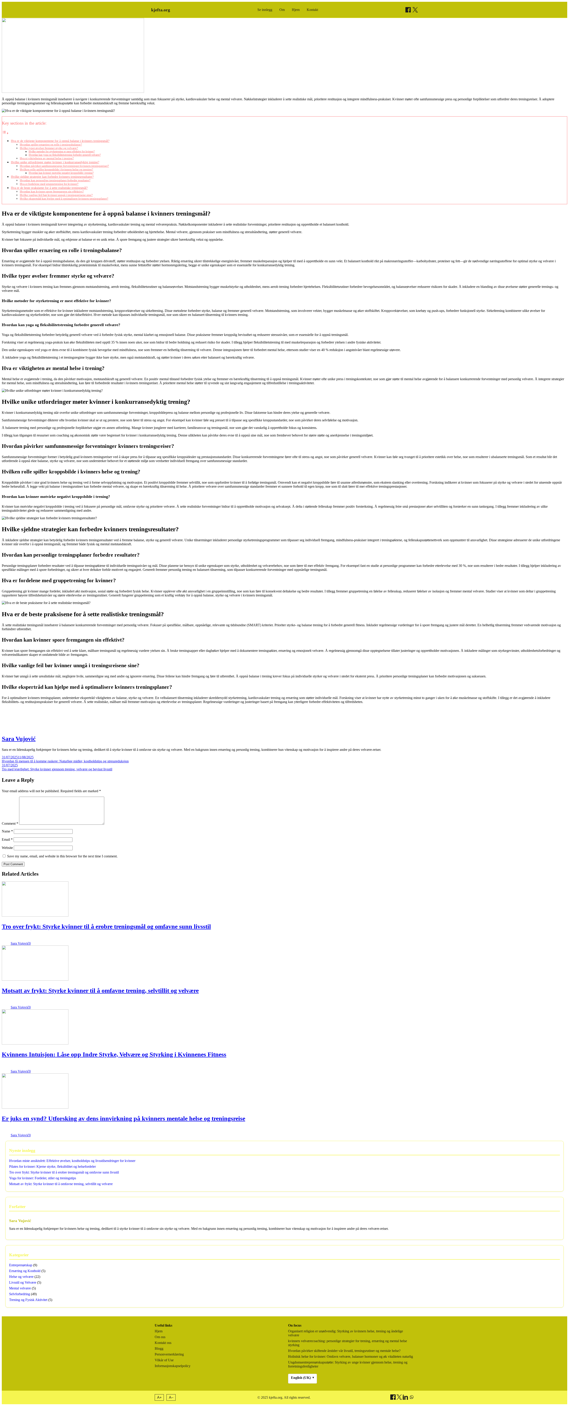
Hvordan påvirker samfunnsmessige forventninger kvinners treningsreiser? (64, 166)
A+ (159, 1397)
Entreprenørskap (20, 1265)
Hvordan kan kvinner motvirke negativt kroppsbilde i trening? (61, 173)
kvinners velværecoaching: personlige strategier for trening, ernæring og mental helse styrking (347, 1343)
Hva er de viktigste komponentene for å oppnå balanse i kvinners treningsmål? (60, 141)
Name (7, 831)
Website (7, 848)
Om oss (160, 1337)
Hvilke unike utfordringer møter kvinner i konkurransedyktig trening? (55, 162)
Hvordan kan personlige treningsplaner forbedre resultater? (55, 180)
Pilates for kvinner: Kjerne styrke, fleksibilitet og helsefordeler (52, 1166)
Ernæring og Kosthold (24, 1271)
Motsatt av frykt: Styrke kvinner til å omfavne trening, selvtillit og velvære (100, 990)
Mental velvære (20, 1288)
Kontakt (312, 10)
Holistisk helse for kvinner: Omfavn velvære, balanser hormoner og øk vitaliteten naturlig (350, 1356)
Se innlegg (264, 10)
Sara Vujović (19, 738)
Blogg (159, 1348)
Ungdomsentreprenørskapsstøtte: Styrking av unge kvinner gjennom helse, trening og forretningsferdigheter (347, 1364)
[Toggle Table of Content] (5, 133)
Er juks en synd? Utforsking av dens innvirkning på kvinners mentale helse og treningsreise (123, 1118)
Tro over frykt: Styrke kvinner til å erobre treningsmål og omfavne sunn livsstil (106, 926)
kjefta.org (160, 9)
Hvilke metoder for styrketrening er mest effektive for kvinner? (62, 151)
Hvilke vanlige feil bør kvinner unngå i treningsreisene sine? (56, 195)
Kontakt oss (163, 1343)
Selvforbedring (19, 1294)
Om (282, 10)
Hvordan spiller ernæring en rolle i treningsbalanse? (51, 144)
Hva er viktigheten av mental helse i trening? (47, 158)
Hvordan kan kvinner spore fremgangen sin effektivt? (52, 191)
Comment (10, 823)
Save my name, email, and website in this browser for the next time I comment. (62, 856)
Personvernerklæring (169, 1354)
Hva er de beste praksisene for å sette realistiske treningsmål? (49, 188)
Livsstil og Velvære (22, 1282)
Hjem (296, 10)
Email (7, 839)
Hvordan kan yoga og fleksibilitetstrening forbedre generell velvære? (65, 155)
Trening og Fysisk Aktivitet (28, 1300)
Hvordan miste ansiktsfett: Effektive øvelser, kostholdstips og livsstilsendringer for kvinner (72, 1161)
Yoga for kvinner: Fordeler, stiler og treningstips (42, 1178)
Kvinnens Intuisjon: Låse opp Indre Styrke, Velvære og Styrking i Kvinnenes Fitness (114, 1054)
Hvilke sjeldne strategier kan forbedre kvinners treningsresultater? (52, 176)
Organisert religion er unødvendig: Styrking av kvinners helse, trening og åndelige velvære (345, 1333)
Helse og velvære (21, 1277)
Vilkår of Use (164, 1360)
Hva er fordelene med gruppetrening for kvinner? (49, 184)
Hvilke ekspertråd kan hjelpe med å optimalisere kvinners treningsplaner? (64, 198)
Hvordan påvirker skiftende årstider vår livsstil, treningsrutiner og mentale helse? (344, 1351)
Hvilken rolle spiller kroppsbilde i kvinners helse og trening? (56, 169)
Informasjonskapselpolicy (172, 1366)
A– (171, 1397)
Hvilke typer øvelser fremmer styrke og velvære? (49, 148)
